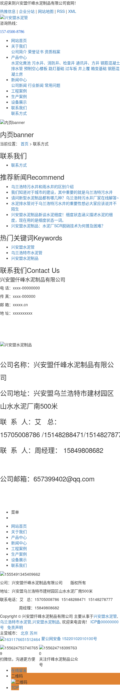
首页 (24, 143)
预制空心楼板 (35, 68)
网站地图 (46, 11)
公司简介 (19, 51)
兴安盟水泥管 (23, 247)
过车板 (71, 68)
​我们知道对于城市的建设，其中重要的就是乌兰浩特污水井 (62, 192)
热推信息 (8, 11)
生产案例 (19, 96)
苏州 (33, 633)
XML (72, 11)
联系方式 (19, 113)
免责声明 (15, 627)
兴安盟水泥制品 (25, 258)
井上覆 (84, 68)
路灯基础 (56, 68)
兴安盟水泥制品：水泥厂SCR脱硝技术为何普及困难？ (58, 225)
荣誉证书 (36, 51)
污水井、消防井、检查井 (53, 62)
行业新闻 (36, 85)
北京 (24, 633)
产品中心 (19, 57)
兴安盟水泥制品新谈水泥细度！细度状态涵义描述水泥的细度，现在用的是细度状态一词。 (62, 217)
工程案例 (19, 90)
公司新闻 (19, 85)
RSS (61, 11)
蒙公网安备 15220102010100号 (68, 638)
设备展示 (19, 102)
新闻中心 (19, 79)
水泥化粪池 (21, 62)
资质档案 (52, 51)
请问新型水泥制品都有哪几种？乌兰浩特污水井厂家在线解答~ (65, 197)
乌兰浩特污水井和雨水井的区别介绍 (42, 186)
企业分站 (27, 11)
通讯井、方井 (87, 62)
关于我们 (19, 46)
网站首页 (19, 40)
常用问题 (52, 85)
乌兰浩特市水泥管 (26, 252)
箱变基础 (99, 68)
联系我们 (19, 107)
